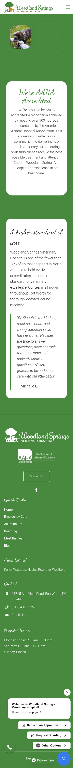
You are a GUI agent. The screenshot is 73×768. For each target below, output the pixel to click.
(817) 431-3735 (23, 607)
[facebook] (36, 490)
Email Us (18, 615)
